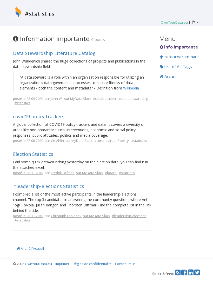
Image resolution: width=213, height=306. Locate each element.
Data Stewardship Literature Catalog (54, 53)
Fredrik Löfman (63, 172)
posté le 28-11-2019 (28, 172)
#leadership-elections (129, 215)
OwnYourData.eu (38, 263)
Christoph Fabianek (66, 215)
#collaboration (104, 98)
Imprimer (62, 263)
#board (111, 172)
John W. (57, 98)
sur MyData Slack (77, 98)
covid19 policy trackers (38, 116)
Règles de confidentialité (92, 263)
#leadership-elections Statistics (48, 186)
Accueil (170, 76)
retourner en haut (181, 57)
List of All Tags (177, 66)
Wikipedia (131, 88)
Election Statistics (33, 154)
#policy (123, 140)
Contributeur (125, 263)
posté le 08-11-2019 (28, 215)
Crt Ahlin (57, 140)
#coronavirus (104, 140)
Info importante (180, 47)
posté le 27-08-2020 (28, 140)
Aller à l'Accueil (32, 248)
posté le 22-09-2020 (28, 98)
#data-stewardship (133, 98)
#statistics (40, 13)
